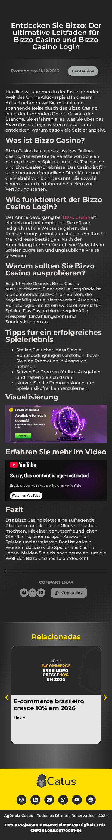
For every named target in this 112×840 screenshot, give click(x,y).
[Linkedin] (35, 800)
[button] (24, 592)
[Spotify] (91, 800)
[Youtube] (77, 800)
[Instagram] (21, 800)
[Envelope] (49, 800)
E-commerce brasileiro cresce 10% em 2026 (49, 704)
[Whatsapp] (63, 800)
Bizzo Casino (76, 217)
